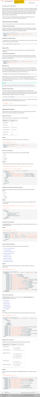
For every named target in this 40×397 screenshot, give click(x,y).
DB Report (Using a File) (32, 205)
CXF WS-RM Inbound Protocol (9, 251)
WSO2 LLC (28, 394)
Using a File (14, 142)
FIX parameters (6, 302)
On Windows (11, 103)
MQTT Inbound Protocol (8, 260)
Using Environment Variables (7, 142)
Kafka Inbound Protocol (8, 258)
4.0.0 (25, 2)
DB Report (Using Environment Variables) (9, 205)
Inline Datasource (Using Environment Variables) (10, 166)
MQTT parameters (7, 305)
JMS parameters (6, 300)
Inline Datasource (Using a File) (7, 168)
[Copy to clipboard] (36, 33)
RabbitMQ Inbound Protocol (8, 261)
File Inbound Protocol (7, 255)
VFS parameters (6, 308)
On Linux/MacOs (5, 103)
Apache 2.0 (32, 395)
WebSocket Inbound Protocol (9, 253)
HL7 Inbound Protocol (7, 250)
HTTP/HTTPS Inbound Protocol (9, 248)
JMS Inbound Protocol (7, 256)
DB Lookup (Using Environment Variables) (22, 205)
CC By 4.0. (20, 395)
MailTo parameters (7, 303)
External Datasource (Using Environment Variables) (26, 166)
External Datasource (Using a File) (17, 168)
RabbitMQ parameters (7, 307)
